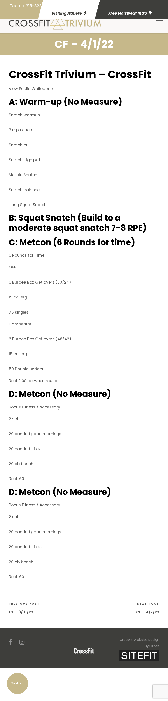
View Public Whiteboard (32, 88)
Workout (17, 683)
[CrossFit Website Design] (139, 655)
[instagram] (21, 642)
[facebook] (10, 642)
